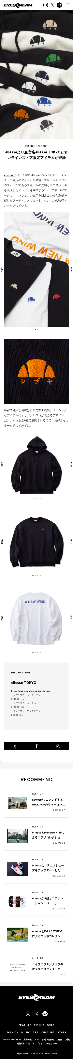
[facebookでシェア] (36, 746)
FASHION (37, 794)
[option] (36, 269)
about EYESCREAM (12, 1040)
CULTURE (38, 958)
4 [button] (40, 499)
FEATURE (24, 1025)
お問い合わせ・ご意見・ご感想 (56, 1040)
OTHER (62, 1033)
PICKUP (39, 1025)
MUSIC (25, 1033)
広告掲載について (32, 1040)
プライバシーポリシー (46, 1044)
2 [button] (37, 329)
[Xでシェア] (15, 746)
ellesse (9, 175)
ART (36, 1033)
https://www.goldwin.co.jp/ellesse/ (30, 691)
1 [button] (35, 329)
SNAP (51, 1025)
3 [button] (37, 499)
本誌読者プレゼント (25, 1044)
